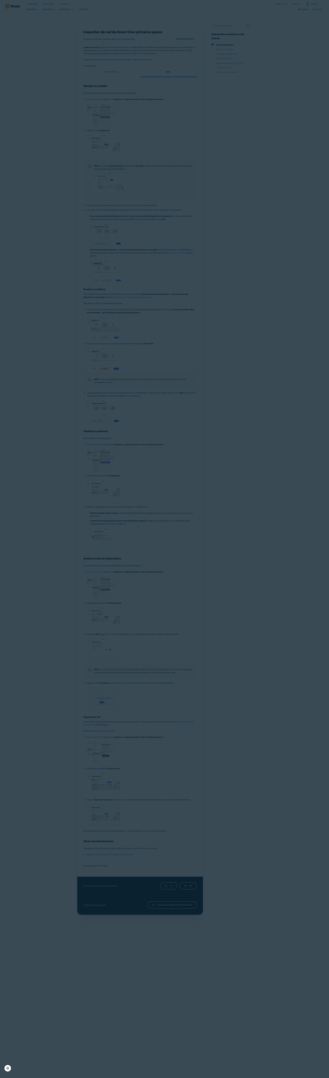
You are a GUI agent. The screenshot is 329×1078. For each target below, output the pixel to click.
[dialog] (164, 539)
